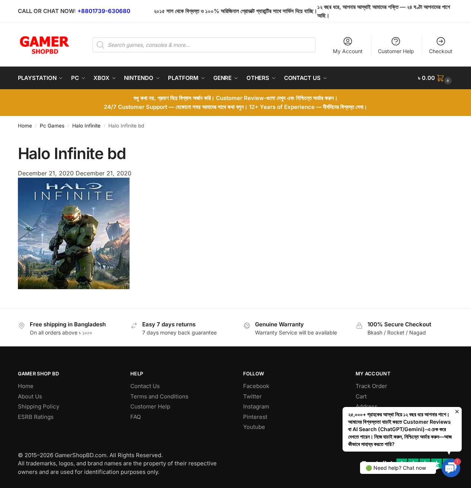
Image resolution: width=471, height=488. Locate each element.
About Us (30, 396)
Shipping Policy (38, 406)
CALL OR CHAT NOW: (47, 10)
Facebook (256, 386)
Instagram (256, 406)
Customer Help (396, 51)
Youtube (254, 426)
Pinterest (255, 416)
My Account (348, 51)
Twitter (252, 396)
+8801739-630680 (103, 10)
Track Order (371, 386)
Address (367, 406)
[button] (435, 78)
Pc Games (52, 126)
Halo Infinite (86, 126)
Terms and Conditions (159, 396)
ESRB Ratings (36, 416)
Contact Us (145, 386)
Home (25, 126)
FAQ (135, 416)
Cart (361, 396)
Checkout (440, 51)
